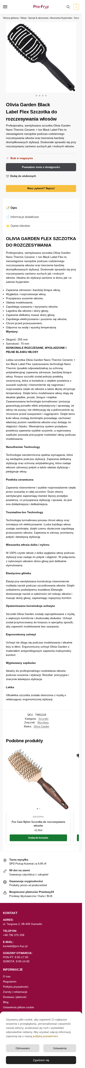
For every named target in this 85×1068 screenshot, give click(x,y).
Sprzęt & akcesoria (38, 18)
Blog (5, 1002)
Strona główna (11, 18)
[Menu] (9, 7)
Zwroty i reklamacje (15, 991)
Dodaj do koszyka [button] (38, 837)
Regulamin (9, 981)
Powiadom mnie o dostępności (41, 167)
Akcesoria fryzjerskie (61, 18)
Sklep (23, 18)
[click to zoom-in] (41, 57)
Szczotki (78, 18)
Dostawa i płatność (14, 997)
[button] (76, 7)
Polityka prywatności (15, 986)
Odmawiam (23, 1048)
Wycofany (43, 722)
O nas (6, 976)
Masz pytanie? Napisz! (41, 188)
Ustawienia (60, 1048)
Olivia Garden (41, 726)
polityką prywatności (45, 1036)
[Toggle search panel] (68, 7)
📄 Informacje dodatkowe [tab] (22, 217)
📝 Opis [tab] (11, 207)
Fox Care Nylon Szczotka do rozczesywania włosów (38, 823)
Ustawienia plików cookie (18, 1007)
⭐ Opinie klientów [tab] (18, 225)
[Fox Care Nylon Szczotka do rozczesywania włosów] (38, 779)
